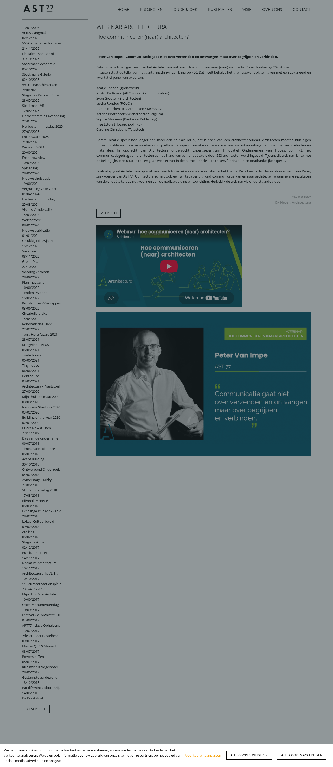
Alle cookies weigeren (249, 755)
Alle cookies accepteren (301, 755)
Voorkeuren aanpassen (203, 755)
